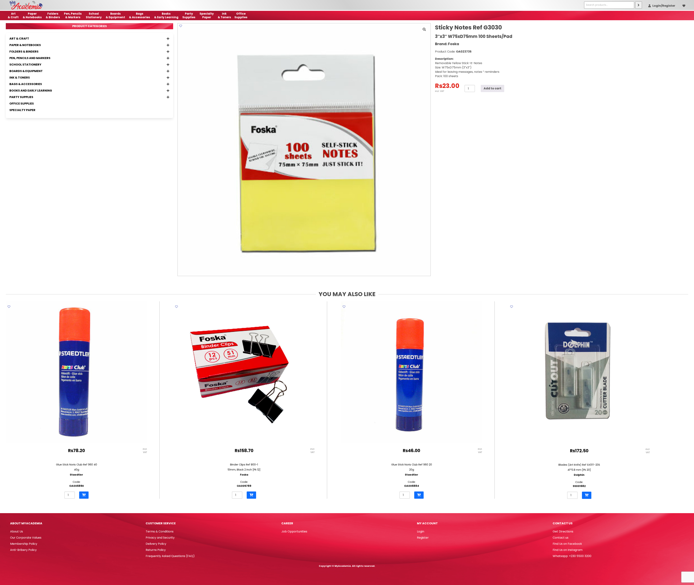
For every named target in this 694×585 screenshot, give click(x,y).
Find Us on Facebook (567, 544)
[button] (424, 29)
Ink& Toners (224, 15)
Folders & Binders (53, 15)
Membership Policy (23, 544)
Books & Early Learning (166, 15)
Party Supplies (188, 15)
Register (423, 538)
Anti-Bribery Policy (23, 550)
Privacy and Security (160, 538)
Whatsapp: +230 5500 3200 (572, 556)
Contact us (560, 538)
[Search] (638, 5)
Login (420, 531)
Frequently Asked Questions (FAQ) (170, 556)
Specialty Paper (22, 110)
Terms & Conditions (160, 531)
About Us (16, 531)
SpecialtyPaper (207, 15)
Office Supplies (21, 103)
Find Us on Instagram (567, 550)
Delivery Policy (156, 544)
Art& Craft (13, 15)
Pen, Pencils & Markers (73, 15)
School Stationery (94, 15)
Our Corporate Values (25, 538)
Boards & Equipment (115, 15)
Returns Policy (156, 550)
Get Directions (563, 531)
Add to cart (492, 88)
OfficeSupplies (240, 15)
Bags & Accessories (139, 15)
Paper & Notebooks (32, 15)
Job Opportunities (294, 531)
